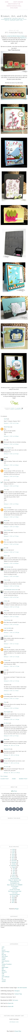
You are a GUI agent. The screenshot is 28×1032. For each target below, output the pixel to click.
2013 (13, 856)
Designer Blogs (18, 1031)
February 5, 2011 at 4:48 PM (11, 465)
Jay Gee (5, 480)
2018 (13, 851)
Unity (3, 975)
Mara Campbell (7, 711)
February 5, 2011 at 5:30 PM (11, 517)
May (14, 872)
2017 (13, 852)
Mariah (5, 739)
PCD (3, 953)
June (14, 870)
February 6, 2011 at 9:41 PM (11, 624)
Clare (5, 702)
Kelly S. (5, 555)
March (13, 875)
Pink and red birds (14, 878)
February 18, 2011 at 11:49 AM (12, 772)
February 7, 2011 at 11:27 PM (11, 666)
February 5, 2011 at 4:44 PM (11, 444)
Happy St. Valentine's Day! (15, 880)
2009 (13, 899)
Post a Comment (4, 776)
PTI (22, 409)
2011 (13, 859)
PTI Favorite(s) (14, 886)
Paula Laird (6, 507)
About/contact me (14, 3)
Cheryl (5, 610)
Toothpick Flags (18, 993)
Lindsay (5, 601)
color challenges (5, 976)
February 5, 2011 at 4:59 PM (11, 504)
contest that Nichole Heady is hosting (15, 36)
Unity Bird (14, 888)
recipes (3, 959)
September (13, 865)
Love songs (14, 892)
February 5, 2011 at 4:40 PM (11, 436)
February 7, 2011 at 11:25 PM (11, 656)
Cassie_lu (6, 580)
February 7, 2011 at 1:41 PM (11, 643)
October (14, 864)
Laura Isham (6, 694)
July (14, 868)
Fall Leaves (15, 1000)
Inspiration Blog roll (14, 5)
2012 (13, 857)
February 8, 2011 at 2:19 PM (11, 698)
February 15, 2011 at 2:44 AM (11, 755)
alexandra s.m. (7, 636)
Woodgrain (17, 990)
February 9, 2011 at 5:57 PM (11, 735)
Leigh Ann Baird (7, 628)
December (14, 860)
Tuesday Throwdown (7, 964)
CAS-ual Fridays (5, 951)
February (14, 876)
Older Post (5, 778)
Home (7, 1)
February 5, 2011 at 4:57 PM (11, 476)
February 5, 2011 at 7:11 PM (11, 552)
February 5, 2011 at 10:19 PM (11, 586)
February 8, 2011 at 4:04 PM (11, 708)
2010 (13, 897)
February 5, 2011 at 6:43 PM (11, 544)
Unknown (6, 647)
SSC (3, 968)
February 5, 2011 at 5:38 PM (11, 526)
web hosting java (12, 1021)
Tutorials (4, 979)
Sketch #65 (10, 1006)
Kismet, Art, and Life (14, 16)
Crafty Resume (18, 1)
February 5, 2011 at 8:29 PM (11, 576)
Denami (3, 950)
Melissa (5, 468)
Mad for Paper (7, 427)
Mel (5, 457)
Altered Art (4, 972)
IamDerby (6, 758)
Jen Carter (6, 766)
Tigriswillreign (7, 620)
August (13, 867)
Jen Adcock (6, 723)
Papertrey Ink (23, 37)
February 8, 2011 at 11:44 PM (11, 719)
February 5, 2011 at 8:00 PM (11, 563)
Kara (5, 547)
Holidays (4, 957)
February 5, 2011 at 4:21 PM (11, 423)
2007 (13, 902)
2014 (13, 854)
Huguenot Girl (7, 749)
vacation (4, 981)
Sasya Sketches (5, 961)
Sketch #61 (10, 1003)
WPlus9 (3, 970)
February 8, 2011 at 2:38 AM (11, 690)
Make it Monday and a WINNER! (14, 884)
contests (17, 409)
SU (2, 978)
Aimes (5, 489)
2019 (13, 849)
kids (3, 962)
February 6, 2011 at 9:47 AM (11, 597)
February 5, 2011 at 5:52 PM (11, 536)
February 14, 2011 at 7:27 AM (11, 745)
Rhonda (5, 520)
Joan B (5, 419)
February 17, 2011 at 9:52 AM (11, 763)
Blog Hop (4, 954)
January (14, 896)
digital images (5, 967)
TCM (3, 973)
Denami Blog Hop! (14, 881)
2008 (13, 900)
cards (12, 409)
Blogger (17, 908)
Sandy (5, 540)
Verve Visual (5, 956)
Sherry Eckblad (7, 530)
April (14, 873)
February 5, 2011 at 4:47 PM (11, 453)
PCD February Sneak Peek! (14, 891)
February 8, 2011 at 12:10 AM (11, 681)
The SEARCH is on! (14, 883)
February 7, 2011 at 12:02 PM (11, 632)
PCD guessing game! (15, 894)
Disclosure (14, 7)
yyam (5, 670)
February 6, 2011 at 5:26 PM (11, 616)
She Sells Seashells (22, 987)
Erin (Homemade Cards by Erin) (11, 589)
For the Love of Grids (15, 889)
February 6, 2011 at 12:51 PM (11, 607)
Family (3, 965)
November (14, 862)
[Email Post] (22, 408)
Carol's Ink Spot (7, 567)
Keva (5, 439)
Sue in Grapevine (7, 447)
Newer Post (23, 778)
